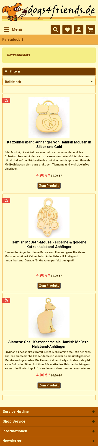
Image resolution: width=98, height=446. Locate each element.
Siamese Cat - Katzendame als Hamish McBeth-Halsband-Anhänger (49, 344)
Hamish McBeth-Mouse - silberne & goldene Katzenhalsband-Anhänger (49, 244)
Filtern (14, 71)
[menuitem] (12, 29)
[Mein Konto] (78, 29)
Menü (17, 29)
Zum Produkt (49, 186)
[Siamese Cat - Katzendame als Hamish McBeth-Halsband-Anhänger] (49, 317)
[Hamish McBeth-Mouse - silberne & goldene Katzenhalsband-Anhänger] (49, 217)
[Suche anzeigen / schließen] (55, 29)
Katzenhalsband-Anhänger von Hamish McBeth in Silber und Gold (49, 144)
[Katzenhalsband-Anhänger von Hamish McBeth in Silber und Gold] (49, 117)
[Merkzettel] (67, 29)
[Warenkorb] (90, 29)
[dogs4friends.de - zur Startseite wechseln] (49, 13)
